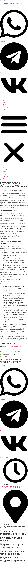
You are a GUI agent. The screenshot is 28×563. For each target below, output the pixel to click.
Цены (4, 102)
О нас (4, 104)
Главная (5, 99)
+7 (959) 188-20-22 (11, 3)
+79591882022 (16, 351)
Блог (4, 106)
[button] (14, 138)
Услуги (5, 100)
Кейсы (4, 109)
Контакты (5, 107)
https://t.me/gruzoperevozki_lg (17, 349)
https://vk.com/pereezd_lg (17, 346)
